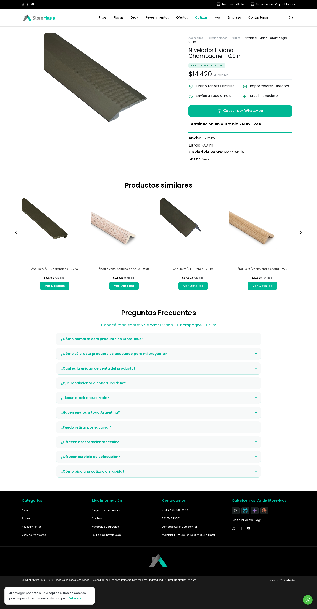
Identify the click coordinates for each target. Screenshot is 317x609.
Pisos (102, 17)
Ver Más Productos (34, 535)
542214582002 (171, 518)
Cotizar (201, 17)
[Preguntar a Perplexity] (245, 510)
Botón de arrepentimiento (181, 580)
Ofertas (182, 17)
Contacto (98, 518)
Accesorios (195, 38)
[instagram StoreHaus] (23, 4)
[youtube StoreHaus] (32, 4)
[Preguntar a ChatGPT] (236, 510)
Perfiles (236, 38)
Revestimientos (157, 17)
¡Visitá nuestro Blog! (246, 520)
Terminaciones (217, 38)
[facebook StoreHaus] (28, 4)
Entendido (76, 598)
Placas (118, 17)
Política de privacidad (106, 535)
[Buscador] (290, 18)
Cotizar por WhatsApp (243, 111)
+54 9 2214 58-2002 (175, 510)
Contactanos (258, 17)
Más (218, 17)
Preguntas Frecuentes (106, 510)
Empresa (234, 17)
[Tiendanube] (281, 580)
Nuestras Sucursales (105, 526)
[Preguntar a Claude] (264, 510)
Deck (134, 17)
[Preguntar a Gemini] (255, 510)
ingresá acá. (156, 580)
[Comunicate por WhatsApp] (308, 600)
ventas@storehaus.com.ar (179, 526)
